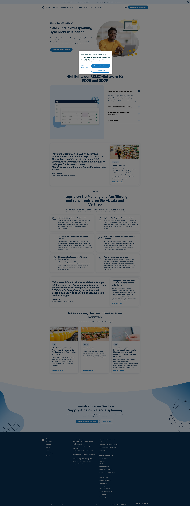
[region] (95, 62)
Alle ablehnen (101, 70)
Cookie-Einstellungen (84, 66)
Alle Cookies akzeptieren (101, 66)
